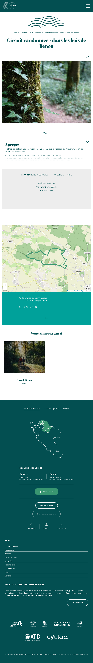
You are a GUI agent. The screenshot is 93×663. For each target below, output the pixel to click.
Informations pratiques (34, 175)
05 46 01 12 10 (48, 491)
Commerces (10, 568)
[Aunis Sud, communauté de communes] (33, 624)
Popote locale (11, 565)
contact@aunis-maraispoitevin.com (31, 479)
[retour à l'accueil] (9, 6)
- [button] (5, 288)
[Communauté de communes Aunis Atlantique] (17, 624)
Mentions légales (64, 654)
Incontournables (11, 546)
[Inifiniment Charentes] (62, 624)
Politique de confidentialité (48, 654)
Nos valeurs (32, 528)
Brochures (46, 528)
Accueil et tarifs (63, 175)
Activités (8, 561)
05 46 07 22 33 (30, 307)
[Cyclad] (57, 637)
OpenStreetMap (78, 291)
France (66, 409)
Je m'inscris (77, 603)
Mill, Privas (84, 654)
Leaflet (69, 291)
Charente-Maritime (32, 409)
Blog (6, 572)
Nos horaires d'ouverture (46, 514)
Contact (8, 576)
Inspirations (9, 550)
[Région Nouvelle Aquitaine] (80, 624)
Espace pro (62, 528)
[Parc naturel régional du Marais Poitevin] (44, 624)
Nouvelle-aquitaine (51, 409)
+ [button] (5, 284)
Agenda (8, 554)
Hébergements (11, 557)
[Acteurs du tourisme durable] (32, 637)
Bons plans (34, 654)
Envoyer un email (46, 505)
